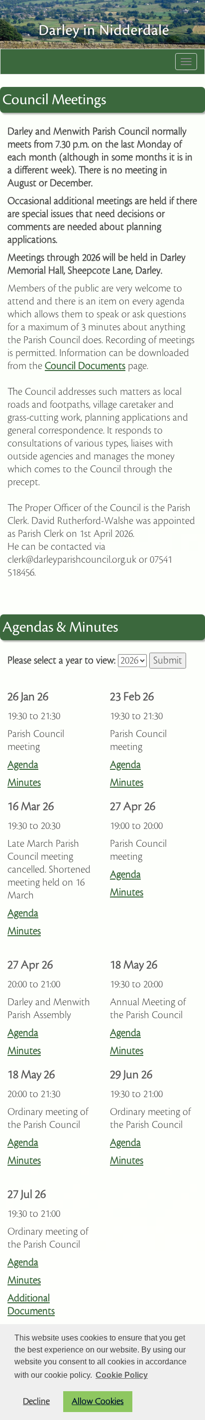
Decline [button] (36, 1401)
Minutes (24, 782)
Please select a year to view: (61, 660)
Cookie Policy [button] (122, 1375)
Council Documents (85, 366)
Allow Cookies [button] (97, 1401)
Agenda (22, 764)
